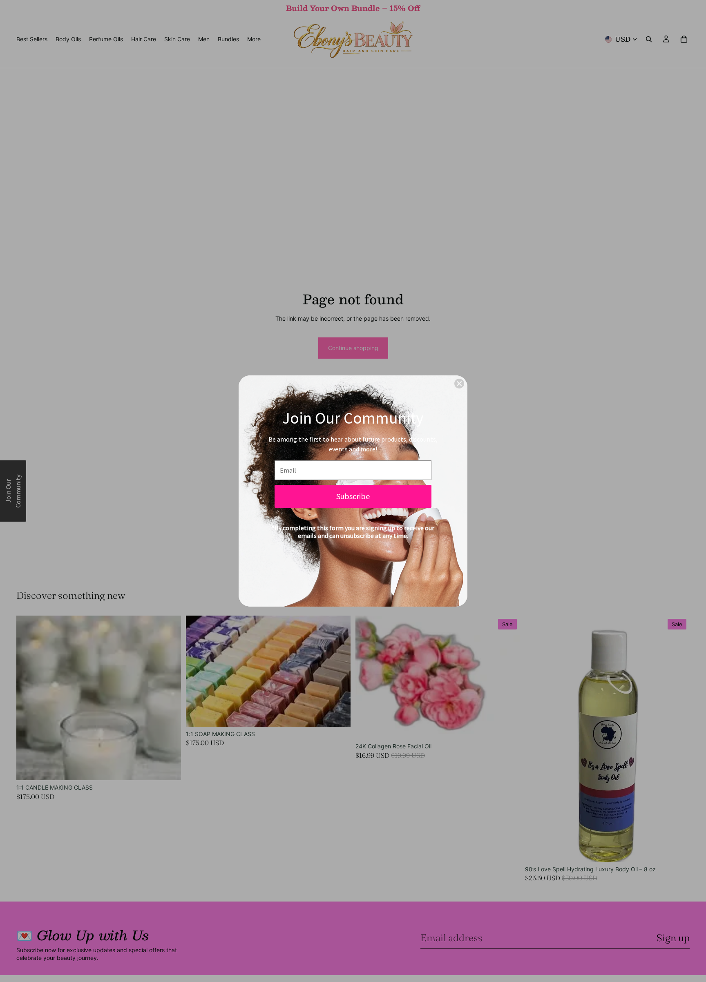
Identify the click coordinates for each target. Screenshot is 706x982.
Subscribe (353, 496)
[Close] (459, 383)
